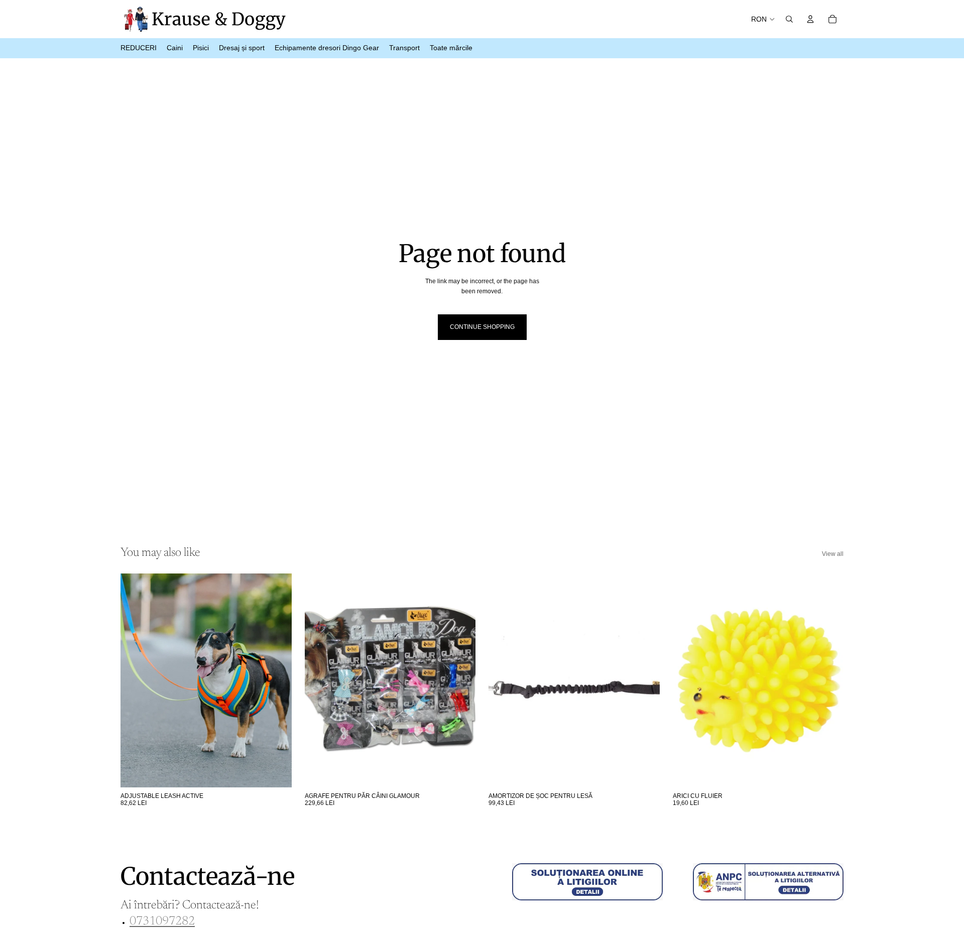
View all (833, 553)
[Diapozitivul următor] (277, 680)
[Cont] (810, 19)
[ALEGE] (276, 772)
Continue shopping (482, 326)
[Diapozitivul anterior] (135, 680)
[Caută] (789, 19)
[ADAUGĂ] (460, 772)
